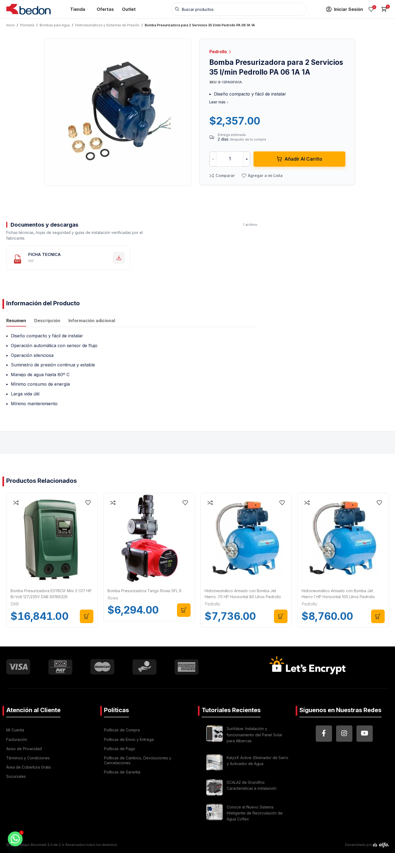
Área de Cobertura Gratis (28, 767)
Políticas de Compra (122, 730)
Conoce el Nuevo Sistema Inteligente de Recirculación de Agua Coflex (255, 813)
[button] (86, 616)
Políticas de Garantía (122, 772)
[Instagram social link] (344, 733)
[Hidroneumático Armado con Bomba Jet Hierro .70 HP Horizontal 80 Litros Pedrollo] (246, 538)
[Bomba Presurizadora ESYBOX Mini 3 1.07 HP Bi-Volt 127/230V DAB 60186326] (52, 538)
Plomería (27, 25)
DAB (15, 604)
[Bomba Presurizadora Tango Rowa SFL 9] (149, 538)
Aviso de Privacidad (24, 748)
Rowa (113, 598)
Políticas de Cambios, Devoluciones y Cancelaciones (137, 760)
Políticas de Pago (119, 748)
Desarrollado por (359, 845)
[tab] (16, 321)
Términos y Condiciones (28, 758)
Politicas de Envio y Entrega (129, 739)
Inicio (10, 25)
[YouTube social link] (364, 733)
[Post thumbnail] (214, 735)
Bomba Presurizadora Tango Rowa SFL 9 (144, 590)
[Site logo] (28, 8)
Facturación (16, 739)
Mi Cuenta (15, 730)
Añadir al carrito (303, 159)
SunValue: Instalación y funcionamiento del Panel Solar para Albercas (254, 734)
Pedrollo (218, 51)
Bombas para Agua (55, 25)
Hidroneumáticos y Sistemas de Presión (107, 25)
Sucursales (16, 776)
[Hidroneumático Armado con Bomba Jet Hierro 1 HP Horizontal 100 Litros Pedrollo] (343, 538)
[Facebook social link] (324, 733)
